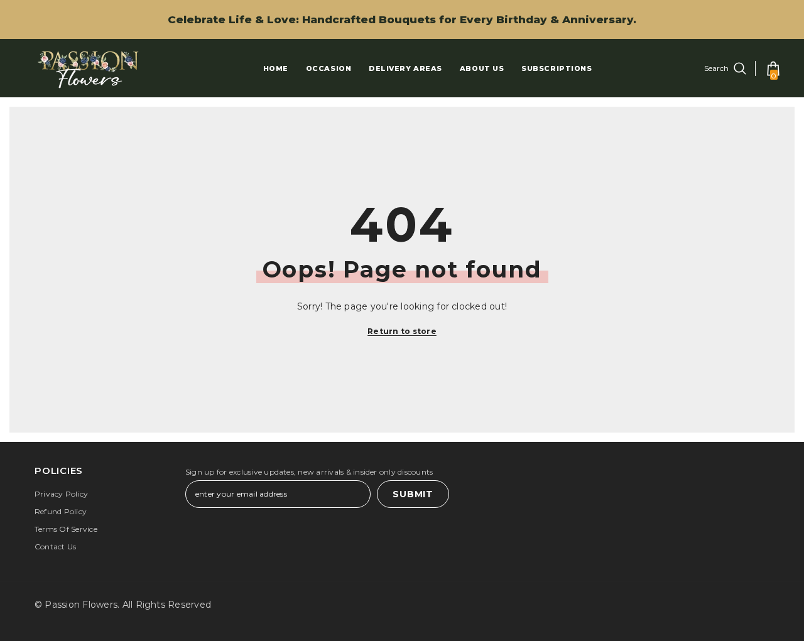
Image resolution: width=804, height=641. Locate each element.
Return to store (402, 331)
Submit (413, 494)
